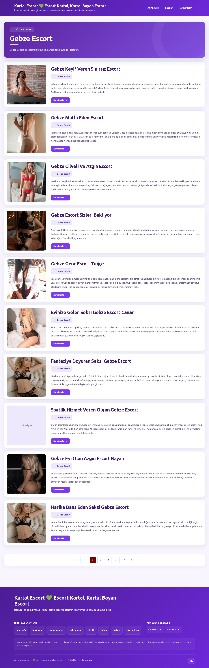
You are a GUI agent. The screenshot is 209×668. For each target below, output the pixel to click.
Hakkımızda (185, 8)
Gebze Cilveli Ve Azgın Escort (81, 166)
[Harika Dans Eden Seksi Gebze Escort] (26, 523)
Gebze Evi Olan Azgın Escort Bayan (87, 458)
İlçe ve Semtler (56, 630)
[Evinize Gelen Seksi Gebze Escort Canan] (26, 328)
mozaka (88, 660)
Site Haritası (132, 630)
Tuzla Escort (175, 629)
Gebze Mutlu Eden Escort (77, 117)
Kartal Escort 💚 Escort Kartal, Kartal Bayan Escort (60, 6)
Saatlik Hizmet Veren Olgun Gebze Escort (94, 409)
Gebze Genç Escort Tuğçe (77, 263)
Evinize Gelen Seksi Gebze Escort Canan (92, 312)
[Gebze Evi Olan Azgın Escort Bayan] (26, 474)
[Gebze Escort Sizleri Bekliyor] (26, 231)
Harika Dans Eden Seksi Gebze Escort (90, 507)
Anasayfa (153, 8)
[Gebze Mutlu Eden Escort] (26, 133)
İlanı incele (60, 100)
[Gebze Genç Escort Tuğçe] (26, 279)
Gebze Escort (63, 76)
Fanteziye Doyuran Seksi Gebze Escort (91, 361)
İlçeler (169, 8)
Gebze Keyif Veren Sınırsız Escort (85, 69)
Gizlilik (91, 630)
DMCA (104, 630)
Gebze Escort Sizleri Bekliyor (81, 215)
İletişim (116, 630)
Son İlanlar (37, 630)
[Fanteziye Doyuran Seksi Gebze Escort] (26, 377)
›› (131, 560)
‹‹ (77, 560)
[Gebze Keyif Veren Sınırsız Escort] (26, 84)
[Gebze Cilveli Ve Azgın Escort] (26, 182)
